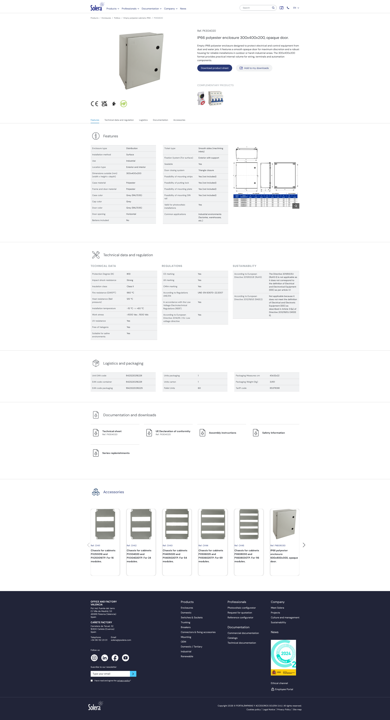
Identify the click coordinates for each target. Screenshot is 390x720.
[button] (288, 8)
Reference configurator (240, 617)
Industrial (186, 651)
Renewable (187, 656)
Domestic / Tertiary (191, 646)
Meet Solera (277, 607)
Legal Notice (269, 709)
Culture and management (285, 617)
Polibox (117, 18)
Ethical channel (279, 683)
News (183, 8)
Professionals (129, 8)
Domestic (186, 612)
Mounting (186, 637)
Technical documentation (242, 642)
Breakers (186, 627)
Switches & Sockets (192, 617)
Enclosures (106, 18)
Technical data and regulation (119, 120)
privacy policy (123, 680)
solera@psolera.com (121, 640)
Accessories (179, 120)
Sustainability (278, 622)
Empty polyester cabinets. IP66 (137, 18)
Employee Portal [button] (284, 689)
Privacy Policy (284, 709)
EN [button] (295, 7)
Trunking (185, 622)
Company (169, 8)
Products (111, 8)
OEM (183, 641)
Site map (297, 709)
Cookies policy (253, 709)
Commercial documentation (243, 633)
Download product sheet (215, 68)
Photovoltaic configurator (242, 607)
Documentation (150, 8)
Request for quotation (240, 612)
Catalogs (233, 638)
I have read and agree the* (112, 680)
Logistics (143, 120)
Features (95, 120)
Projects (275, 612)
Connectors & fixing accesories (198, 632)
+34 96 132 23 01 (99, 640)
